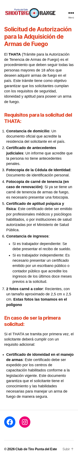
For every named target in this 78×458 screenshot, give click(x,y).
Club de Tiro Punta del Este (36, 449)
